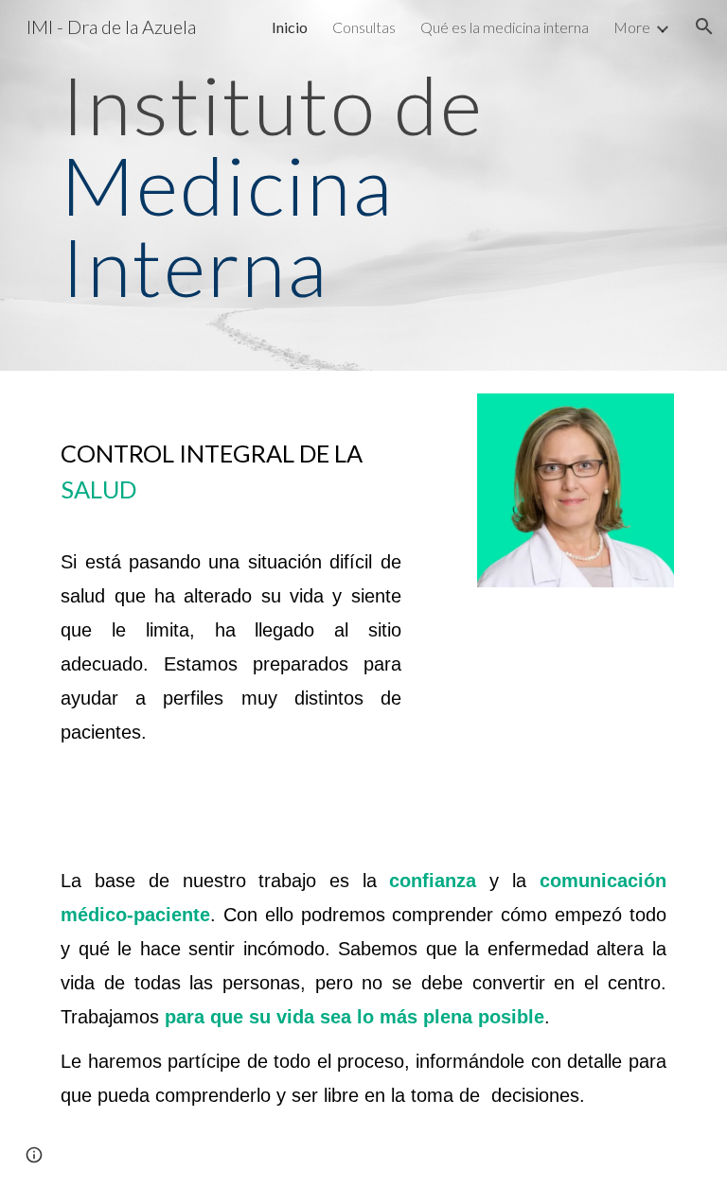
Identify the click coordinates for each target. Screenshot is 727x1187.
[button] (704, 26)
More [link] (631, 27)
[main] (363, 185)
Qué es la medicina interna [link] (504, 27)
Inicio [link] (290, 27)
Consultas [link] (364, 27)
